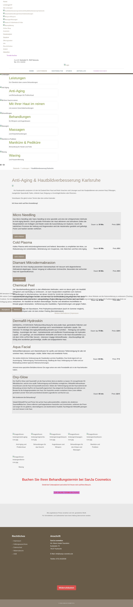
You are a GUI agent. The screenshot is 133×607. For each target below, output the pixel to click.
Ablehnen (17, 309)
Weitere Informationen (62, 313)
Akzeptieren (6, 309)
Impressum (74, 313)
